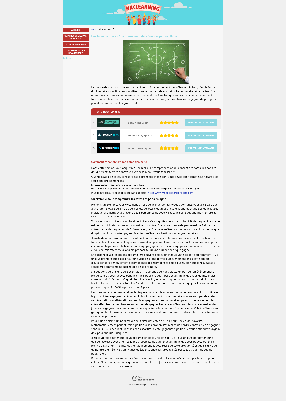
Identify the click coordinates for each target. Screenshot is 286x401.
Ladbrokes (68, 58)
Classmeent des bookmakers (76, 51)
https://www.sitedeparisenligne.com (170, 193)
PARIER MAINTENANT (201, 122)
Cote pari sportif (76, 44)
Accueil (75, 30)
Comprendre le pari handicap (75, 37)
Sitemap (153, 384)
